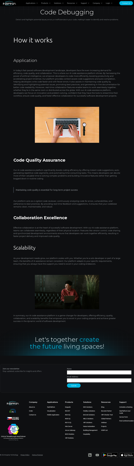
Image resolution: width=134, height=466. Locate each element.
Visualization (51, 411)
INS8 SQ (67, 418)
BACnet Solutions (89, 415)
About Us (32, 407)
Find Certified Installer (126, 421)
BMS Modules (69, 434)
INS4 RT (67, 411)
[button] (32, 3)
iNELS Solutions (88, 418)
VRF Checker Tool (107, 415)
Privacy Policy (25, 455)
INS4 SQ (67, 415)
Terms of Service (37, 455)
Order (31, 411)
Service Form (123, 417)
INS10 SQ (68, 422)
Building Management (90, 430)
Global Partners (106, 418)
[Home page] (9, 3)
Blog (102, 407)
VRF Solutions (87, 422)
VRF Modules (69, 438)
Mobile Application (53, 415)
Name (69, 369)
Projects (104, 426)
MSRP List (104, 430)
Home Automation (89, 426)
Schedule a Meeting (125, 407)
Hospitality (86, 434)
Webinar (104, 422)
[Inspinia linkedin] (90, 455)
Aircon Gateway (70, 430)
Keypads (68, 407)
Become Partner (106, 411)
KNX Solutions (87, 407)
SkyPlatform (51, 407)
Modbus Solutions (89, 411)
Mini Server (68, 426)
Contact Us (126, 3)
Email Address (72, 377)
